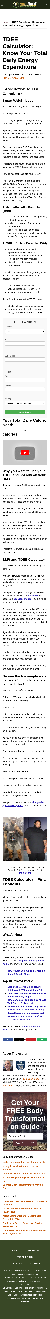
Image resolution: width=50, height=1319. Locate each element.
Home (6, 22)
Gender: (8, 327)
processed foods (22, 599)
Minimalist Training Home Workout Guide (24, 1173)
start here (7, 1085)
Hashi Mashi (25, 4)
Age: (7, 340)
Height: (8, 372)
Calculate (25, 412)
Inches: (8, 386)
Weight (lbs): (10, 356)
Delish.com (25, 873)
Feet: (7, 376)
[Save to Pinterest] (30, 1039)
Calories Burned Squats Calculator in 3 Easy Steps (26, 1009)
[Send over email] (42, 1039)
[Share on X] (19, 1039)
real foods (32, 596)
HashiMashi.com (30, 1079)
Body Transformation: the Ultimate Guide (24, 1162)
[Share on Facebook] (8, 1039)
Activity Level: (11, 398)
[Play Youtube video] (25, 452)
